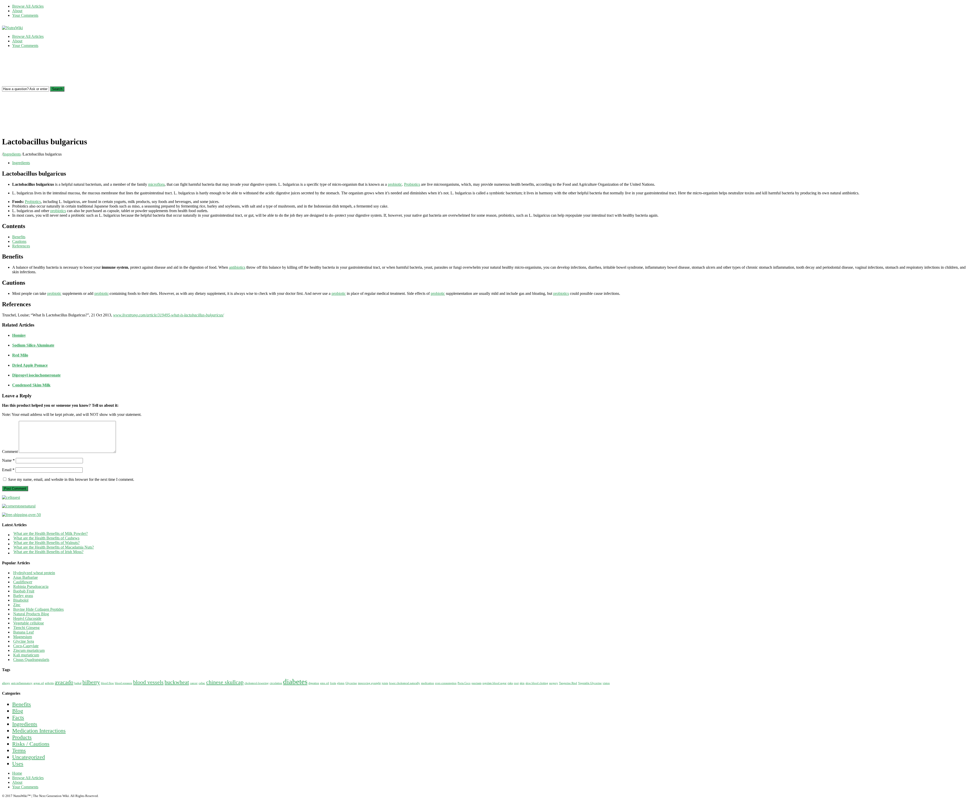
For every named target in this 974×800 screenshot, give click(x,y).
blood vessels (148, 682)
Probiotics (412, 184)
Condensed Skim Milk (31, 385)
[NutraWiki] (12, 28)
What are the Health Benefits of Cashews (46, 538)
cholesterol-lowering (257, 683)
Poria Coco (464, 683)
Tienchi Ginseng (26, 627)
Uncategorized (28, 757)
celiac (202, 683)
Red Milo (20, 355)
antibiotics (237, 267)
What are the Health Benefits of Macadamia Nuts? (53, 547)
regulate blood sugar (494, 683)
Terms (19, 750)
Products (22, 737)
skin (522, 683)
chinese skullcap (225, 682)
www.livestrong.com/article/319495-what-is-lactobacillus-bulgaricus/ (168, 315)
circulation (276, 683)
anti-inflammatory (21, 683)
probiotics (58, 211)
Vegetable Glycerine (590, 683)
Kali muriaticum (26, 655)
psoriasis (476, 683)
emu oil (324, 683)
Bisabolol (20, 600)
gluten (340, 683)
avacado (64, 682)
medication (427, 683)
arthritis (49, 683)
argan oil (38, 683)
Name (8, 460)
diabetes (295, 681)
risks (510, 683)
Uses (17, 763)
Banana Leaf (23, 632)
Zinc (17, 605)
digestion (313, 683)
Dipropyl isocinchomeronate (36, 375)
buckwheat (177, 682)
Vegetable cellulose (28, 623)
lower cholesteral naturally (404, 683)
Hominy (19, 335)
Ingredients (12, 154)
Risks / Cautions (30, 744)
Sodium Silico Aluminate (33, 345)
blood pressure (123, 683)
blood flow (107, 683)
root (516, 683)
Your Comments (25, 15)
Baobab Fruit (23, 591)
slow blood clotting (537, 683)
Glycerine (351, 683)
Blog (17, 711)
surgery (553, 683)
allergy (6, 683)
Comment (10, 451)
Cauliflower (22, 582)
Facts (18, 717)
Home (17, 773)
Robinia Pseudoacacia (30, 586)
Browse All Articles (28, 6)
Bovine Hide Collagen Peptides (38, 609)
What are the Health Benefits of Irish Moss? (48, 552)
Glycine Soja (23, 641)
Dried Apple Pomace (30, 365)
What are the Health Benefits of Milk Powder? (50, 533)
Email (8, 470)
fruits (333, 683)
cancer (194, 683)
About (17, 11)
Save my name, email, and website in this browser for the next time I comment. (71, 479)
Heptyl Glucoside (27, 618)
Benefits (21, 704)
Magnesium (22, 637)
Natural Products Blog (31, 614)
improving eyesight (369, 683)
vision (606, 683)
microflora (156, 184)
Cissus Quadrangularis (31, 659)
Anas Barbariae (25, 577)
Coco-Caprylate (26, 646)
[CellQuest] (11, 497)
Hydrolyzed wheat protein (34, 573)
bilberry (91, 682)
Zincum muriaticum (29, 650)
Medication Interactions (39, 730)
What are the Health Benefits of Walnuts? (46, 542)
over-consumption (446, 683)
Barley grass (23, 595)
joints (385, 683)
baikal (77, 683)
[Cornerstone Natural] (19, 506)
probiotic (395, 184)
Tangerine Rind (568, 683)
